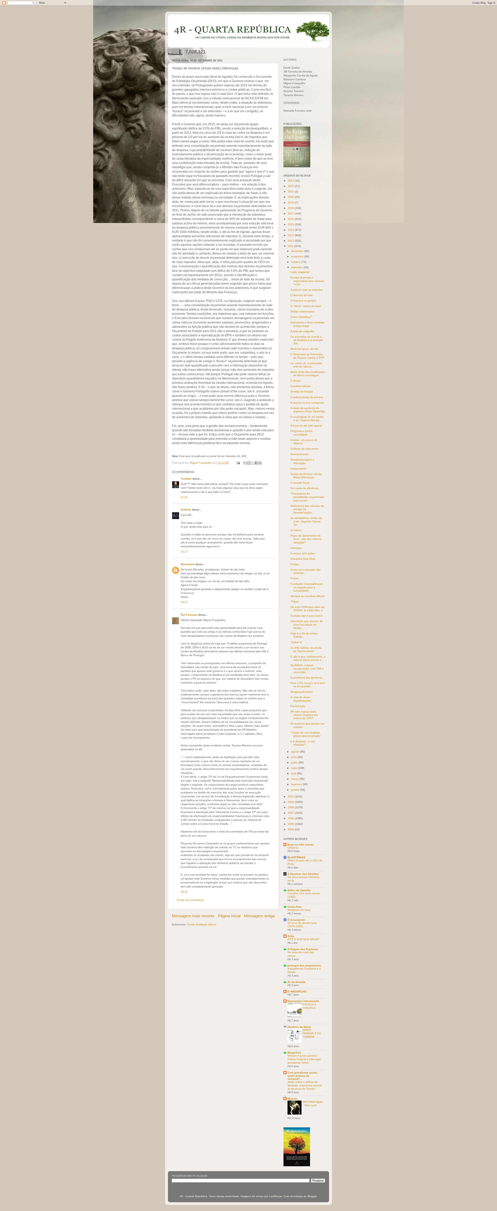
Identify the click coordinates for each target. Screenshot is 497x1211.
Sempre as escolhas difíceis (307, 596)
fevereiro (297, 784)
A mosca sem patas (302, 553)
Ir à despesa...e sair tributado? (302, 743)
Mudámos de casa (299, 909)
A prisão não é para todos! (306, 615)
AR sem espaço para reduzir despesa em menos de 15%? (304, 715)
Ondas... (295, 564)
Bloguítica (294, 1052)
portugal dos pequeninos (304, 965)
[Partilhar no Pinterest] (260, 463)
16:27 (184, 602)
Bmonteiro (188, 564)
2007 (291, 812)
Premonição (297, 706)
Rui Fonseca (189, 614)
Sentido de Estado (301, 391)
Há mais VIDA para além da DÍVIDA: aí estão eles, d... (307, 608)
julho (294, 757)
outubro (296, 261)
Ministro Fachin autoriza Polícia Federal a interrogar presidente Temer (304, 1059)
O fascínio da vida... (302, 295)
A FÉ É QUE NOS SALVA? (304, 939)
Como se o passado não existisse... (305, 571)
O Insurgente (296, 919)
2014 (291, 229)
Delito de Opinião (299, 890)
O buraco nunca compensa (307, 402)
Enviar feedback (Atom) (201, 924)
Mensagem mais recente (193, 916)
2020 (291, 196)
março (295, 778)
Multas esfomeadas (302, 311)
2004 (291, 829)
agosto (295, 751)
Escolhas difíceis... (301, 386)
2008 (291, 807)
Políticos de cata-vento (304, 448)
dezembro (297, 251)
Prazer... (295, 578)
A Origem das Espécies (303, 949)
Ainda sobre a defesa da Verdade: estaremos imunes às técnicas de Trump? (305, 1085)
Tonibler (186, 478)
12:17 (184, 551)
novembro (297, 256)
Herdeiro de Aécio (299, 1026)
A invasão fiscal (299, 482)
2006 (291, 818)
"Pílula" (294, 601)
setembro (297, 267)
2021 (291, 191)
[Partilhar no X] (253, 463)
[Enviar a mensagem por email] (245, 463)
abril (294, 773)
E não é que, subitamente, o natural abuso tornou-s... (307, 658)
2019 (291, 202)
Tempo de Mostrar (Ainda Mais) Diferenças (306, 475)
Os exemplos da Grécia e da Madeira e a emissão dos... (306, 340)
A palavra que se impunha (306, 289)
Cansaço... (297, 547)
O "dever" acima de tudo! (305, 306)
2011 (291, 246)
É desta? (295, 380)
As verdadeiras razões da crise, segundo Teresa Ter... (306, 521)
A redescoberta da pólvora (306, 397)
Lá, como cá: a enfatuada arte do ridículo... (306, 365)
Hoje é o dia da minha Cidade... (303, 635)
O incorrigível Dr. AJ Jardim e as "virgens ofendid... (307, 418)
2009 (291, 802)
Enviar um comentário (190, 899)
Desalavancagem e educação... (302, 461)
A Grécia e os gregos (303, 300)
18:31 (184, 891)
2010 (291, 796)
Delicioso (293, 847)
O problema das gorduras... (307, 677)
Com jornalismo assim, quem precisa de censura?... (303, 1075)
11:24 (184, 497)
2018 (291, 208)
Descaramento (299, 454)
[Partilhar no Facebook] (256, 463)
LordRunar (275, 1196)
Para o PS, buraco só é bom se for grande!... (307, 684)
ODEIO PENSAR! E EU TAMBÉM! (311, 1034)
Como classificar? (301, 316)
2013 (291, 235)
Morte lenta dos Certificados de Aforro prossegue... (307, 373)
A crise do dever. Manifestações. (301, 699)
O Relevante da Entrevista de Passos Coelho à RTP (307, 356)
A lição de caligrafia (302, 331)
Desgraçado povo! (301, 691)
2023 (291, 180)
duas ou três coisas (301, 844)
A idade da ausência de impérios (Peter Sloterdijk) (307, 410)
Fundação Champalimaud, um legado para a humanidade (306, 587)
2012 (291, 240)
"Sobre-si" (296, 642)
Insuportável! (298, 468)
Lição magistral (299, 272)
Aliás (291, 936)
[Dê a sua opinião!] (249, 463)
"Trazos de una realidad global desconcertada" (305, 734)
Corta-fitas (295, 906)
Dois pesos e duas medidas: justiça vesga (307, 324)
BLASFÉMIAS (296, 857)
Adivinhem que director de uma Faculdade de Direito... (306, 625)
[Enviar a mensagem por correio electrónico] (238, 462)
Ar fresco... (297, 530)
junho (295, 762)
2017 (291, 213)
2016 (291, 218)
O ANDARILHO (297, 991)
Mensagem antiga (259, 916)
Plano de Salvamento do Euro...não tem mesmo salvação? (305, 539)
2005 (291, 823)
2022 (291, 186)
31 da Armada (296, 982)
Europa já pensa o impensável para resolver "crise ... (307, 281)
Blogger (312, 1196)
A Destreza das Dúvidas (303, 873)
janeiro (295, 789)
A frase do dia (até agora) (306, 425)
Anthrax (186, 509)
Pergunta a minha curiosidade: (301, 432)
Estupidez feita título (302, 558)
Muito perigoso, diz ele (304, 348)
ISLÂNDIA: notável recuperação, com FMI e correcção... (307, 669)
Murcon (293, 1098)
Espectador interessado (303, 1001)
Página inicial (229, 916)
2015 (291, 224)
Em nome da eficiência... (305, 488)
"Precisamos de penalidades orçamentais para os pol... (307, 497)
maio (294, 767)
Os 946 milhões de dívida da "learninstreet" (306, 649)
